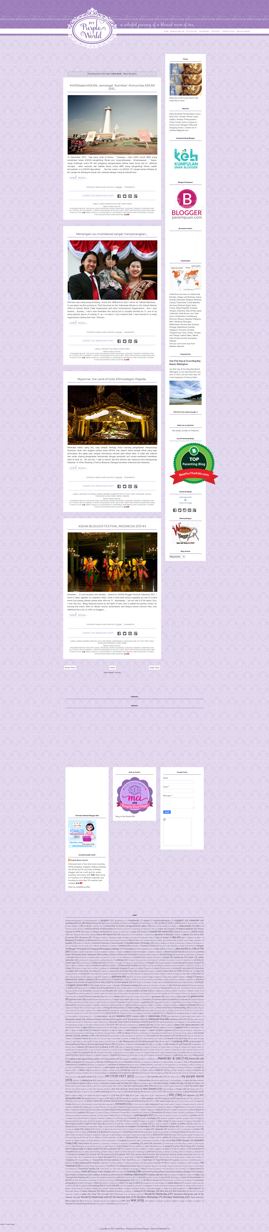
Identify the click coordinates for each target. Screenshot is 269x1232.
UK (169, 1177)
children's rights (83, 965)
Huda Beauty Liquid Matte (119, 1011)
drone (141, 979)
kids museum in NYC (168, 1035)
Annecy (172, 929)
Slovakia (190, 330)
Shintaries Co (164, 1228)
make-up (187, 1055)
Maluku (134, 1059)
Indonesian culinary (73, 1019)
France (172, 308)
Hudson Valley (149, 1011)
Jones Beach (84, 1030)
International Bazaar (194, 1022)
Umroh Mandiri (195, 1177)
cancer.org (82, 960)
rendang (131, 1129)
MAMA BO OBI (196, 1058)
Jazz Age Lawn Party (149, 1027)
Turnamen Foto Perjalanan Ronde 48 (101, 1177)
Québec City (197, 1124)
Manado (100, 1062)
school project (188, 1135)
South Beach (109, 1146)
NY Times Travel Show (141, 1095)
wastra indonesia (89, 1191)
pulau (188, 1121)
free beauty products (83, 993)
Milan (192, 1065)
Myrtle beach (101, 1080)
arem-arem (124, 932)
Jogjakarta (179, 1027)
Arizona (144, 932)
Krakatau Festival (81, 1038)
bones (119, 952)
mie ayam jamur (170, 1065)
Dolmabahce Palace (104, 979)
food (145, 990)
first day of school (189, 988)
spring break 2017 (114, 1149)
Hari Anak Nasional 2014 (114, 1005)
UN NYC (138, 1180)
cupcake (105, 974)
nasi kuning (120, 1080)
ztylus (123, 1204)
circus (199, 965)
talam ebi (190, 1157)
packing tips (139, 1107)
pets (118, 1115)
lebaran (80, 1047)
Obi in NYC (189, 1101)
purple (145, 1123)
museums (113, 1073)
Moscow (189, 1067)
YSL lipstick (100, 1204)
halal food (197, 1002)
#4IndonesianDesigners (73, 921)
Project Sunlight (96, 1121)
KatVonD (100, 1033)
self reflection (96, 1137)
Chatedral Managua (164, 963)
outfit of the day (100, 1107)
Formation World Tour (173, 991)
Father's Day (95, 988)
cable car (106, 957)
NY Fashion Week (75, 1095)
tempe (94, 1163)
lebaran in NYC (108, 1047)
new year (116, 1083)
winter (84, 1194)
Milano (199, 1065)
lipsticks (136, 1049)
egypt (90, 982)
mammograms (89, 1062)
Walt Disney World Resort (114, 1188)
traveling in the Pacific (111, 1175)
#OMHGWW (194, 920)
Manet (120, 1062)
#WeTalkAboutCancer (90, 923)
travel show (119, 1172)
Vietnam (172, 341)
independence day (104, 1016)
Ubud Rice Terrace (152, 1177)
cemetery (197, 960)
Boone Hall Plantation (139, 952)
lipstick (127, 1049)
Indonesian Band (173, 1016)
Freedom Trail (111, 993)
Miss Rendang (79, 1067)
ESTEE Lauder (93, 985)
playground (72, 1118)
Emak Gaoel (158, 982)
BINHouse (105, 946)
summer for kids (198, 1154)
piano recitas (158, 1115)
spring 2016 (179, 1146)
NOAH (78, 1092)
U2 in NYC (132, 1177)
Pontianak (132, 1118)
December (197, 974)
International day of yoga (74, 1025)
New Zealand (193, 324)
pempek (146, 1113)
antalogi (87, 932)
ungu (131, 1183)
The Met (109, 1166)
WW (133, 1200)
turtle (119, 1177)
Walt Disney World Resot (135, 1188)
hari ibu (129, 1005)
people (167, 1113)
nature (187, 1080)
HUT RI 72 (80, 1013)
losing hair (119, 1053)
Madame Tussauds (101, 1055)
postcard (164, 1118)
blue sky (180, 948)
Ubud (141, 1177)
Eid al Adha (100, 982)
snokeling (124, 1143)
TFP (162, 1163)
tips (124, 1169)
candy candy (93, 960)
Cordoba (103, 971)
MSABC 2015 (135, 1070)
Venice (157, 1186)
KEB (119, 1033)
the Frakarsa (193, 1163)
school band (176, 1135)
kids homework (127, 1036)
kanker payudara (165, 1030)
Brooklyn (133, 954)
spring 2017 (191, 1146)
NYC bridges (99, 1099)
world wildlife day (112, 1201)
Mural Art (197, 1070)
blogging (94, 948)
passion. (92, 1113)
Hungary (172, 310)
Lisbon (166, 1050)
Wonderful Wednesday (156, 1193)
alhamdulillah (185, 926)
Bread (186, 952)
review (197, 1129)
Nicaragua (187, 321)
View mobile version (112, 672)
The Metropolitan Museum (126, 1166)
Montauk (132, 1067)
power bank (189, 1118)
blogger (200, 945)
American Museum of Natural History (99, 929)
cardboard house (106, 960)
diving (189, 976)
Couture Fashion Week (164, 971)
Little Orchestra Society (190, 1050)
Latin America (170, 1044)
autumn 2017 (87, 937)
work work (126, 204)
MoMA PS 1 (98, 1067)
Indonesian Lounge (197, 1019)
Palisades (77, 1110)
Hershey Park (77, 1008)
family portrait (181, 985)
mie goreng (183, 1065)
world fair (86, 1201)
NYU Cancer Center (163, 1101)
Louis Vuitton (130, 1053)
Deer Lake (68, 977)
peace (107, 1113)
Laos (192, 313)
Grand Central (101, 1002)
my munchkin (140, 1077)
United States (186, 335)
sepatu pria (155, 1137)
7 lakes (94, 926)
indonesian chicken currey (191, 1016)
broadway (104, 954)
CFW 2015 (110, 963)
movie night (115, 1070)
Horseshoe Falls (195, 1008)
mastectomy (70, 1064)
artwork (177, 932)
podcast (101, 1118)
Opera (178, 1104)
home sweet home (164, 1007)
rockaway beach (115, 1132)
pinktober (194, 1115)
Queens (68, 1126)
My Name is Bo (173, 1077)
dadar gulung (148, 974)
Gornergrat (136, 999)
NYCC (67, 1101)
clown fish (86, 968)
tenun (155, 1163)
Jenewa (169, 1027)
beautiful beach (132, 943)
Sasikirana (96, 1135)
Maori (139, 1062)
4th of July (85, 926)
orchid (199, 1104)
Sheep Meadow (93, 1140)
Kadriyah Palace (117, 1030)
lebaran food (94, 1047)
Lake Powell (87, 1041)
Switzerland (181, 302)
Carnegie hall (133, 960)
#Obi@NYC (179, 920)
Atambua (149, 935)
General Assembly (93, 996)
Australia (173, 299)
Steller (117, 1152)
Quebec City (184, 1123)
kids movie (139, 1036)
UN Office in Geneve (151, 1180)
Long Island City (87, 1052)
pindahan (184, 1115)
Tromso (180, 1175)
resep (147, 1129)
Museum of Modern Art (84, 1073)
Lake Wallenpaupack (127, 1041)
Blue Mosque (168, 949)
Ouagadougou (87, 1107)
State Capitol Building (92, 1152)
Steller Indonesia (128, 1152)
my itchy (99, 1077)
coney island (187, 968)
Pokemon (110, 1118)
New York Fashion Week (195, 1086)
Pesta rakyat (103, 1115)
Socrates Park (180, 1143)
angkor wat (162, 929)
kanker (152, 1030)
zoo (117, 1204)
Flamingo (68, 991)
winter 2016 (96, 1194)
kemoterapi (145, 1033)
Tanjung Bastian (83, 1160)
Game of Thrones (182, 993)
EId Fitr (111, 982)
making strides (198, 1055)
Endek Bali (199, 982)
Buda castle (190, 955)
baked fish (148, 938)
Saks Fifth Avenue (195, 1132)
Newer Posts (70, 667)
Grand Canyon (89, 1002)
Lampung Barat (195, 1041)
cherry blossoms (195, 963)
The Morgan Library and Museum (170, 1166)
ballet (183, 938)
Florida (85, 991)
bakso (157, 937)
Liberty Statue (166, 1047)
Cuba (197, 971)
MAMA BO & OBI (130, 641)
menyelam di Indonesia (117, 1064)
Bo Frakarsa (75, 952)
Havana (183, 1005)
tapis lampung (113, 1160)
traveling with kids (155, 1174)
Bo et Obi (116, 204)
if (163, 1013)
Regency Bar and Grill (112, 1129)
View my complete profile (79, 887)
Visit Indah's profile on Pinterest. (185, 430)
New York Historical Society (99, 1089)
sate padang (116, 1135)
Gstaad (136, 1002)
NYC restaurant (164, 1098)
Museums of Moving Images (151, 1073)
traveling (130, 1171)
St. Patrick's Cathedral (179, 1149)
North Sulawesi (101, 1091)
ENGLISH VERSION (243, 31)
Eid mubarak (123, 982)
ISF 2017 (115, 1025)
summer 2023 (154, 1154)
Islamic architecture (129, 1025)
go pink (88, 999)
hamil (79, 1005)
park (199, 1109)
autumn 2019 (100, 938)
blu (151, 949)
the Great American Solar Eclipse (92, 1166)
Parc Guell (167, 1110)
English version (75, 985)
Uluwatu (176, 1177)
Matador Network (176, 346)
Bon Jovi (93, 952)
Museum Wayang (101, 1073)
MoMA (89, 1067)
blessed (144, 946)
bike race (88, 946)
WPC (124, 1201)
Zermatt (110, 1203)
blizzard (162, 946)
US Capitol (82, 1186)
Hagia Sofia (176, 1002)
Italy (188, 310)
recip (69, 1129)
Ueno (163, 1177)
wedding (128, 1191)
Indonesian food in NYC (178, 1019)
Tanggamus (70, 1160)
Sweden (191, 327)
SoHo (190, 1143)
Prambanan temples (72, 1121)
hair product (187, 1002)
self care (85, 1137)
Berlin (172, 943)
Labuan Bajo (183, 1038)
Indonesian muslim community (95, 1022)
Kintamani (197, 1036)
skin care (165, 1140)
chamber (120, 963)
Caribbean (119, 960)
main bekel (134, 1055)
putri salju (155, 1124)
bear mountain (117, 943)
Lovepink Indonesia (150, 1053)
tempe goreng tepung (133, 1163)
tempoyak (147, 1163)
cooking (94, 971)
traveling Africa (147, 1171)
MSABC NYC (159, 1070)
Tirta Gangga (133, 1169)
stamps (79, 1152)
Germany (173, 305)
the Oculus (188, 1166)
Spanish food (157, 1146)
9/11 (101, 926)
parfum (185, 1110)
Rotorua (157, 1132)
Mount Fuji (96, 1070)
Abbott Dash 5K (112, 926)
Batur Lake (183, 940)
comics (156, 968)
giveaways (156, 996)
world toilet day (97, 1201)
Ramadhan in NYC (148, 1126)
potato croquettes (176, 1118)
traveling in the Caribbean (90, 1175)
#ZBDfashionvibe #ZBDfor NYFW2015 (114, 923)
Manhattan (129, 1062)
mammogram (76, 1062)
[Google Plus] (194, 510)
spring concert (130, 1149)
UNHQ (138, 1183)
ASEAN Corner (105, 204)
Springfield (142, 1149)
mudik (169, 1070)
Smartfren (95, 1143)
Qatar (179, 327)
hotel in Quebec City (87, 1011)
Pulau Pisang (70, 1123)
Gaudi (81, 996)
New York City (178, 1083)
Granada (184, 999)
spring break (77, 1149)
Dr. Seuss (126, 979)
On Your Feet (137, 1104)
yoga (182, 1201)
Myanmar (140, 494)
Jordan (193, 310)
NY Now (116, 1095)
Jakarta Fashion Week (72, 1027)
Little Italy (175, 1050)
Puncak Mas (119, 1124)
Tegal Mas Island (162, 1160)
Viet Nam (180, 1186)
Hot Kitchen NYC (71, 1011)
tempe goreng (117, 1163)
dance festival (160, 974)
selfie (121, 1137)
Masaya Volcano (168, 1062)
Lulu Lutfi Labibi (195, 1053)
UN (66, 1180)
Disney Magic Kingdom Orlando (173, 977)
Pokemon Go (121, 1118)
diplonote (107, 641)
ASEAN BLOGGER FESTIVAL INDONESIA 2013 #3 (112, 526)
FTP (171, 993)
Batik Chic (139, 940)
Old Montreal (87, 1104)
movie (105, 1070)
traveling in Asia (102, 496)
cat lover (172, 960)
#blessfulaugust (91, 921)
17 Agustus (134, 923)
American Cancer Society (74, 929)
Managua (111, 1062)
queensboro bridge (95, 1127)
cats (179, 960)
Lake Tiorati (111, 1041)
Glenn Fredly (169, 997)
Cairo (114, 957)
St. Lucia (166, 1149)
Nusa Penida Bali (191, 1091)
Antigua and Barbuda (186, 297)
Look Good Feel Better (104, 1053)
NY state (126, 1095)
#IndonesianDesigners (162, 920)
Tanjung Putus (97, 1160)
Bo (190, 949)
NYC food (109, 1098)
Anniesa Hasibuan (185, 928)
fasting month (82, 988)
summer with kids (74, 1157)
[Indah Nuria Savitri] (185, 500)
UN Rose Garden (167, 1180)
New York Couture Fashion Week (79, 1086)
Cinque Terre (189, 965)
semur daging (143, 1137)
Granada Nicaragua (197, 999)
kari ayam (186, 1030)
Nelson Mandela (198, 1080)
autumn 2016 (73, 937)
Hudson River (136, 1010)
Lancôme (122, 1044)
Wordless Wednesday (147, 1197)
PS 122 (120, 1121)
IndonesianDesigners (166, 1022)
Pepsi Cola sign (178, 1113)
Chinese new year (98, 965)
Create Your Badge (185, 503)
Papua (158, 1109)
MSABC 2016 (147, 1070)
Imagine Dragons (198, 1013)
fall (170, 985)
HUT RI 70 (180, 1011)
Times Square (104, 1169)
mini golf (68, 1067)
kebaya (127, 1033)
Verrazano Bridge (168, 1186)
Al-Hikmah (163, 926)
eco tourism (80, 982)
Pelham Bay (125, 1113)
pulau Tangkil (83, 1123)
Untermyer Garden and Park (194, 1183)
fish (200, 988)
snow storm (157, 1143)
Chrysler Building (157, 965)
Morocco (173, 319)
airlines (154, 926)
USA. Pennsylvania (126, 1186)
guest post (146, 1002)
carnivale (152, 960)
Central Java (96, 641)
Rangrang (190, 1127)
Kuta (133, 1038)
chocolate (112, 965)
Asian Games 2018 (87, 935)
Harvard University (170, 1005)
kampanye (143, 1030)
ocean (198, 1101)
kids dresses (114, 1036)
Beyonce (190, 943)
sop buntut (91, 1146)
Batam (124, 940)
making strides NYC (111, 1059)
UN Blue (102, 1180)
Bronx (114, 954)
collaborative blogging (118, 968)
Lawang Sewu (196, 1044)
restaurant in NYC (174, 1129)
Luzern (68, 1055)
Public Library (163, 1121)
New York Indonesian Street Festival (126, 1089)
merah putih (133, 1065)
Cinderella (178, 965)
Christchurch (123, 965)
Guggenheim (158, 1002)
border (152, 952)
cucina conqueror (71, 974)
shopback (112, 1140)
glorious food (75, 999)
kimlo (189, 1036)
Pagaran (169, 1107)
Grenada (193, 308)
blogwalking (128, 949)
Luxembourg (191, 316)
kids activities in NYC (86, 1035)
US (74, 1185)
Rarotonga (200, 1127)
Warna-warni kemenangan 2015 (175, 1188)
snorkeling (135, 1143)
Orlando (68, 1107)
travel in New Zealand (101, 1171)
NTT (161, 1091)
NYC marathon (134, 1099)
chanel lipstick (138, 963)
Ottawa (76, 1107)
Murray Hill (69, 1073)
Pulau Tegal (97, 1123)
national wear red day (160, 1080)
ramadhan (132, 1126)
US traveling (93, 1185)
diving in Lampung (85, 979)
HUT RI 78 (99, 1013)
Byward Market (95, 957)
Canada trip (178, 957)
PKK (202, 1115)
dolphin (117, 979)
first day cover (175, 988)
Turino (188, 1175)
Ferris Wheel (127, 988)
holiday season (118, 1007)
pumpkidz (108, 1124)
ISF (108, 1025)
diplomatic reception (102, 977)
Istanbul (142, 1024)
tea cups (137, 1160)
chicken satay (70, 965)
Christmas (134, 965)
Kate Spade (90, 1033)
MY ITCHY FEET (191, 31)
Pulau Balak (197, 1121)
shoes (104, 1140)
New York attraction (161, 1083)
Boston (178, 952)
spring (167, 1146)
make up (177, 1055)
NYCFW (75, 1101)
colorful (132, 968)
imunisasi (85, 1016)
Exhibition (155, 985)
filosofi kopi (146, 988)
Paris (193, 1109)
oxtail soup (112, 1107)
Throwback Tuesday (86, 1168)
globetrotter (116, 494)
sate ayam (106, 1135)
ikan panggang (179, 1013)
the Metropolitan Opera (148, 1166)
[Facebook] (175, 510)
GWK (167, 1002)
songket (81, 1146)
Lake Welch (166, 1041)
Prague (198, 1118)
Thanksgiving (181, 1163)
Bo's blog (85, 952)
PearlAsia (115, 1113)
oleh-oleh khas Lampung (103, 1104)
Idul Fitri (157, 1013)
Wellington (150, 1191)
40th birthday (72, 926)
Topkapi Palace (195, 1169)
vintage (188, 1186)
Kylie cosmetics (149, 1039)
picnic (176, 1115)
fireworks (164, 988)
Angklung (136, 929)
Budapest (200, 955)
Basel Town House (112, 940)
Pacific (121, 1107)
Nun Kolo (169, 1092)
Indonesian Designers (94, 1019)
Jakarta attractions (192, 1024)
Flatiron (77, 991)
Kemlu (136, 1033)
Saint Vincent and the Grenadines (183, 338)
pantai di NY (134, 1110)
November (146, 1092)
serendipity (175, 1137)
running (175, 1132)
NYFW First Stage (124, 1101)
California (137, 957)
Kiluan (181, 1035)
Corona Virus (127, 971)
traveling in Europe (182, 1171)
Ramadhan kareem (167, 1126)
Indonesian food (156, 1019)
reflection (98, 1129)
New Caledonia (175, 321)
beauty (147, 943)
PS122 (128, 1121)
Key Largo (187, 1033)
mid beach (158, 1065)
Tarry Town (126, 1160)
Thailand (173, 332)
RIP (77, 1132)
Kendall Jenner (167, 1033)
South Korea (184, 313)
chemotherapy (179, 963)
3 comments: (129, 332)
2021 (189, 923)
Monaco (181, 319)
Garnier (193, 993)
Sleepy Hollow (83, 1143)
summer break (168, 1154)
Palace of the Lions (187, 1107)
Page (176, 1107)
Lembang (138, 1047)
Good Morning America (103, 999)
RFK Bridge (69, 1132)
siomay (156, 1140)
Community (166, 968)
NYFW (89, 1101)
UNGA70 (105, 1183)
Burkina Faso (82, 957)
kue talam (117, 1039)
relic (123, 1129)
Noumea (137, 1091)
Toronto (68, 1172)
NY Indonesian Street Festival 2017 (97, 1095)
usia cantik (138, 1186)
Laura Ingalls (183, 1044)
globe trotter (182, 996)
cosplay (150, 971)
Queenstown (109, 1127)
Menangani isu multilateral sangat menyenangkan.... (112, 234)
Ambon (198, 926)
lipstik (144, 1050)
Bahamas (197, 299)
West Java (164, 1191)
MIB (150, 1065)
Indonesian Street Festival (119, 1022)
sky (173, 1140)
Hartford (159, 1005)
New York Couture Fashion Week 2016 (138, 1086)
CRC (190, 971)
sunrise (100, 1157)
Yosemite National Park (84, 1203)
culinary (83, 974)
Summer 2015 (95, 1154)
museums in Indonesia (130, 1073)
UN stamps (188, 1180)
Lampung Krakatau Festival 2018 (102, 1044)
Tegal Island (147, 1160)
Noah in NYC (88, 1092)
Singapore (173, 330)
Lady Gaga (76, 1041)
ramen (182, 1127)
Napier (111, 1080)
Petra (112, 1115)
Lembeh (147, 1047)
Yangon (125, 496)
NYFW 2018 (110, 1101)
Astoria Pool (125, 935)
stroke (159, 1152)
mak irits (143, 1055)
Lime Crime (95, 1050)
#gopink (146, 920)
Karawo (177, 1030)
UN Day (110, 1180)
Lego (120, 1047)
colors (140, 968)
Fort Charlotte (188, 991)
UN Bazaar (93, 1180)
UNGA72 (122, 1183)
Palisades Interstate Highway (92, 1110)
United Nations (174, 1183)
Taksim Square (179, 1157)
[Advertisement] (114, 60)
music (166, 1073)
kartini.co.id (69, 1033)
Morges (172, 1067)
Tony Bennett (167, 1169)
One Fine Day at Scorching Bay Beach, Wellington (184, 362)
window (75, 1194)
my (74, 1077)
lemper (155, 1047)
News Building (168, 1089)
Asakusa (186, 932)
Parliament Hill (70, 1113)
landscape (141, 1044)
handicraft (86, 1005)
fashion (70, 988)
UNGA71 (113, 1183)
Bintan (114, 946)
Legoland (129, 1047)
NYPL (151, 1101)
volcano (68, 1188)
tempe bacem (104, 1163)
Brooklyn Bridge (166, 954)
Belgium (189, 299)
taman (199, 1157)
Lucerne (183, 1052)
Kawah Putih (110, 1033)
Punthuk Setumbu (133, 1124)
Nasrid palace (131, 1080)
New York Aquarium (144, 1083)
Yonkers (198, 1201)
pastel (100, 1113)
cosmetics (141, 971)
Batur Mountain (195, 940)
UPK (69, 1186)
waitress (86, 1188)
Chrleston (144, 965)
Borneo (159, 952)
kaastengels (104, 1030)
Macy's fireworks (87, 1055)
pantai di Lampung (120, 1109)
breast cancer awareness (85, 954)
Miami (143, 1064)
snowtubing (169, 1143)
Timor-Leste (116, 1169)
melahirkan (101, 1065)
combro (148, 968)
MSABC (124, 1070)
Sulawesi (189, 1152)
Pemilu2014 (136, 1113)
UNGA (96, 1183)
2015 (156, 923)
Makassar (168, 1055)
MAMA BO (151, 1059)
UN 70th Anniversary (79, 1180)
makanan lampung (155, 1055)
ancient (127, 929)
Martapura (156, 1062)
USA (113, 1185)
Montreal (164, 1067)
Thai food (170, 1163)
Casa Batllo (162, 960)
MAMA (142, 1059)
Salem (67, 1135)
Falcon (164, 985)
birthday (122, 945)
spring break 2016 (95, 1149)
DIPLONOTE (215, 31)
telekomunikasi (196, 1160)
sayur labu (146, 1135)
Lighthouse (69, 1050)
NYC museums (148, 1098)
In (92, 1016)
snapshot (114, 1143)
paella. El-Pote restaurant (155, 1107)
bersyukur (180, 943)
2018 (170, 923)
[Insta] (184, 510)
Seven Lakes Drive (189, 1137)
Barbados (181, 299)
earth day (181, 979)
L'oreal (160, 1039)
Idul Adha (147, 1013)
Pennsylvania (157, 1112)
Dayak (177, 974)
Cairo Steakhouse (125, 957)
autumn (186, 934)
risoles (83, 1132)
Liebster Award (196, 1047)
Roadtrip (104, 1132)
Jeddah (162, 1027)
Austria (198, 297)
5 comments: (129, 477)
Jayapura (135, 1027)
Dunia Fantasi (158, 979)
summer (81, 1154)
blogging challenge (111, 948)
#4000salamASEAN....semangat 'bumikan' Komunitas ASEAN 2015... (112, 87)
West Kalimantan (179, 1191)
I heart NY (122, 1013)
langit (150, 1044)
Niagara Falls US (195, 1089)
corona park (114, 971)
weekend (138, 1191)
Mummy (188, 1070)
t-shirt (160, 1157)
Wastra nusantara (107, 1191)
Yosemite (68, 1203)
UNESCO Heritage (85, 1183)
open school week (166, 1104)
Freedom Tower (98, 993)
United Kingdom (182, 308)
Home (112, 667)
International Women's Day (95, 1025)
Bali (174, 937)
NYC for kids (121, 1098)
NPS (154, 1092)
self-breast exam (110, 1137)
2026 (202, 923)
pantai (107, 1109)
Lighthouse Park (82, 1050)
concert (176, 968)
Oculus (77, 1104)
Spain (194, 305)
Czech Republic (193, 302)
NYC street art (178, 1098)
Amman (119, 929)
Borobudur (169, 952)
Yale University (150, 1201)
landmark (131, 1044)
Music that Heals (190, 1073)
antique (115, 932)
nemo (70, 1083)
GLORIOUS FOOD (228, 31)
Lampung (177, 1041)
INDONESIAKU (204, 31)
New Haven (94, 1083)
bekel (156, 943)
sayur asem (136, 1135)
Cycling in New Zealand (119, 974)
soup (100, 1146)
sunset (109, 1157)
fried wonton (135, 993)
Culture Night (94, 974)
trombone (171, 1175)
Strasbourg (140, 1152)
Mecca (92, 1065)
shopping (122, 1140)
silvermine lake (134, 1140)
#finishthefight (133, 920)
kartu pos (79, 1033)
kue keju (94, 1039)
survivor (119, 1157)
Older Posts (154, 667)
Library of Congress (181, 1047)
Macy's (76, 1055)
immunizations (73, 1016)
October (68, 1104)
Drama (134, 979)
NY (202, 1091)
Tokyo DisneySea (154, 1169)
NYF (82, 1101)
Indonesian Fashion (137, 1019)
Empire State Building (185, 982)
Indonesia (181, 310)
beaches (68, 943)
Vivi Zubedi (197, 1186)
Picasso (168, 1115)
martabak (147, 1062)
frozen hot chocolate (160, 993)
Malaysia (197, 319)
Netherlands (174, 324)
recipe (77, 1129)
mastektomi (82, 1064)
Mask (185, 1062)
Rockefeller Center (131, 1132)
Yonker (189, 1201)
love (139, 1053)
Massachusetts (195, 1062)
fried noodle (123, 993)
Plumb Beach (83, 1118)
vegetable (148, 1186)
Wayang (119, 1191)
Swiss (138, 1157)
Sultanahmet (199, 1152)
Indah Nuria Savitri (185, 497)
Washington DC (195, 1188)
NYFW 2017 (98, 1101)
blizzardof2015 (173, 946)
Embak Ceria (169, 982)
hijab (99, 1008)
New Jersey (105, 1083)
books (127, 952)
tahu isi (168, 1157)
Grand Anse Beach (74, 1002)
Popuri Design (143, 1228)
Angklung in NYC (149, 929)
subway (167, 1152)
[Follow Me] (179, 510)
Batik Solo (162, 940)
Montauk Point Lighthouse (148, 1067)
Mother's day (84, 1070)
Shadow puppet (79, 1140)
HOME (166, 31)
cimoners (169, 965)
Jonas (73, 1030)
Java (106, 1027)
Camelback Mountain (152, 957)
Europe (117, 985)
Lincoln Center (117, 1050)
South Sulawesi (136, 1146)
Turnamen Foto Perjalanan (75, 1177)
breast (193, 952)
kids (195, 1033)
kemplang (155, 1033)
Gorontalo (147, 999)
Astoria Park (112, 934)
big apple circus (76, 946)
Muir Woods (178, 1070)
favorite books (108, 988)
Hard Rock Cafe (98, 1005)
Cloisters (77, 968)
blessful (153, 946)
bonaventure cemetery (107, 952)
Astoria (99, 934)
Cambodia (173, 313)
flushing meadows (133, 991)
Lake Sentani (99, 1041)
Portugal (172, 327)
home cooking (134, 1007)
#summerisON (71, 923)
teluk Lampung (81, 1162)
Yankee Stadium (172, 1201)
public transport (177, 1121)
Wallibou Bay (97, 1188)
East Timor (182, 332)
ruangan (166, 1132)
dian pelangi (87, 977)
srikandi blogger (154, 1149)
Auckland (176, 935)
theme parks (199, 1166)
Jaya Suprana (124, 1027)
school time (200, 1135)
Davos (170, 974)
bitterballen (134, 946)
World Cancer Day (72, 1201)
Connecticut (199, 968)
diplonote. (130, 977)
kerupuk (178, 1033)
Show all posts (130, 73)
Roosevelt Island (146, 1132)
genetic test (107, 997)
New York (129, 1083)
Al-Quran (173, 926)
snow (146, 1143)
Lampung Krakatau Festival (76, 1044)
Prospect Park (109, 1121)
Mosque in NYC (70, 1070)
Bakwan (166, 937)
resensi (139, 1129)
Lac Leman (194, 1039)
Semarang (130, 1137)
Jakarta (177, 1024)
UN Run (179, 1180)
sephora (165, 1137)
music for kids (177, 1073)
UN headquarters (123, 1180)
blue (157, 948)
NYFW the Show (140, 1101)
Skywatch (186, 1140)
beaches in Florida (83, 943)
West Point (193, 1191)
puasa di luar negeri (148, 1121)
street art (150, 1151)
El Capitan (147, 982)
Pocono (93, 1118)
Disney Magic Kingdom (152, 977)
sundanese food (89, 1157)
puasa (135, 1121)
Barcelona (92, 940)
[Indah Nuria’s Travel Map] (185, 289)
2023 (196, 923)
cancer (190, 957)
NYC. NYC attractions (193, 1099)
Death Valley (186, 974)
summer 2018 (140, 1154)
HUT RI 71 (190, 1011)
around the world (109, 349)
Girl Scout (145, 997)
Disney (138, 977)
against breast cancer (138, 926)
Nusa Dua (178, 1092)
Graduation (174, 999)
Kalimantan (130, 1030)
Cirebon (68, 968)
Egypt (188, 305)
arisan (133, 931)
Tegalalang (175, 1160)
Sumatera (71, 1154)
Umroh (184, 1177)
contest (71, 971)
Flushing (120, 991)
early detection (170, 979)
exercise (145, 985)
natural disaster (176, 1080)
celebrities (187, 960)
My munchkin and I (155, 1076)
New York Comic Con (196, 1083)
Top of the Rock (180, 1169)
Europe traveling (131, 985)
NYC (171, 1095)
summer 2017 (124, 1154)
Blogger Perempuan (77, 948)
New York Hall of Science (77, 1089)
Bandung (69, 940)
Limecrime (105, 1050)
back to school (136, 938)
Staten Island (107, 1152)
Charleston (151, 963)
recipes (87, 1129)
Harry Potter (149, 1005)
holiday (107, 1007)
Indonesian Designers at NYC (116, 1019)
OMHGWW (120, 1104)
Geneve (117, 996)
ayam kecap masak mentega (118, 938)
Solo (152, 641)
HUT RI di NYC (111, 1013)
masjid (178, 1062)
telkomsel (68, 1163)
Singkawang (147, 1140)
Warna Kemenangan (154, 1188)
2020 (183, 923)
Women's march (136, 1194)
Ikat (188, 1013)
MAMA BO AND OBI (177, 31)
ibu (130, 1013)
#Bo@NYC (105, 920)
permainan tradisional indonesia (85, 1115)
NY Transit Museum (159, 1095)
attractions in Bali (162, 934)
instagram (180, 1022)
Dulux (148, 979)
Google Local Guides (121, 999)
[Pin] (189, 510)
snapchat (105, 1143)
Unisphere (147, 1183)
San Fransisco (77, 1135)
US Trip (106, 1185)
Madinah (114, 1055)
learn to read (69, 1047)
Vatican (195, 335)
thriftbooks (72, 1169)
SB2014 (156, 1134)
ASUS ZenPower (137, 935)
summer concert (183, 1154)
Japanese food (97, 1027)
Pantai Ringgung (147, 1110)
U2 (125, 1177)
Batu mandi (173, 940)
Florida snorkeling (97, 991)
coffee (95, 968)
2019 (177, 923)
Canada (172, 302)
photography (141, 1115)
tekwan (184, 1160)
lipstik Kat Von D (156, 1050)
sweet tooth (129, 1157)
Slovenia (182, 330)
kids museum (151, 1035)
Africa (123, 926)
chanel (128, 963)
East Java (190, 979)
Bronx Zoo (123, 954)
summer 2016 (109, 1154)
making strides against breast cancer (84, 1059)
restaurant (159, 1129)
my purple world (85, 1076)
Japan (199, 310)
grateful (112, 1002)
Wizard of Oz (122, 1194)
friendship (146, 993)
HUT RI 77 (89, 1013)
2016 (163, 923)
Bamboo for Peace (194, 938)
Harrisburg (138, 1005)
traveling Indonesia (107, 643)
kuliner (126, 1039)
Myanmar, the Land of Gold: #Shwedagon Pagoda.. (112, 379)
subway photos (177, 1152)
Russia (185, 327)
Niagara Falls (181, 1089)
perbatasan (191, 1113)
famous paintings (198, 985)
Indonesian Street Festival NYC (144, 1022)
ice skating (138, 1013)
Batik (131, 940)
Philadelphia (127, 1115)
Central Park (97, 962)
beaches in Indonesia (101, 943)
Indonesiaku (117, 641)
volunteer (77, 1188)
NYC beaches (86, 1098)
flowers (109, 990)
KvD (139, 1039)
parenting (177, 1110)
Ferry (137, 988)
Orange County (188, 1104)
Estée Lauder (106, 985)
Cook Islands (83, 971)
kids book (103, 1035)
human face (161, 1011)
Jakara (170, 1025)
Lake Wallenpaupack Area (148, 1041)
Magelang (123, 1055)
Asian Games (73, 935)
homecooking (180, 1007)
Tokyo (143, 1169)
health (193, 1005)
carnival (143, 960)
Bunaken (71, 957)
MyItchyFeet (87, 1080)
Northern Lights (116, 1092)
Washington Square (72, 1191)
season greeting (73, 1137)
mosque (198, 1067)
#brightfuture (120, 921)
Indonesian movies (74, 1022)
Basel (101, 940)
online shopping (151, 1104)
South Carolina (122, 1146)
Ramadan (121, 1126)
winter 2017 (109, 1194)
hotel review (102, 1010)
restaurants (187, 1129)
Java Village (113, 1027)
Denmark (181, 305)
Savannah (126, 1135)
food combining (157, 991)
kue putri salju (105, 1039)
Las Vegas (158, 1044)
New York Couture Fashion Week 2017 (169, 1086)
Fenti (118, 988)
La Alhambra (170, 1038)
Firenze (155, 988)
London (75, 1052)
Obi (181, 1101)
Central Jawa (84, 963)
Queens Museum (80, 1127)
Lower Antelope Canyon (168, 1053)
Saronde (87, 1135)
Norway (183, 324)
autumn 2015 (198, 934)
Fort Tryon (200, 991)
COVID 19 (180, 971)
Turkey (190, 332)
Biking (96, 946)
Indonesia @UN (138, 1016)
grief (129, 1002)
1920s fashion (146, 923)
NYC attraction (189, 1095)
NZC (175, 1101)
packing (129, 1107)
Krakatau (68, 1039)
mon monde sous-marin (115, 1067)
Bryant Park (179, 955)
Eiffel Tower (137, 982)
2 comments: (129, 187)
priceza (84, 1121)
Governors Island (160, 999)
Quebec (174, 1123)
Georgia (127, 997)
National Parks (144, 1080)
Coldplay (103, 968)
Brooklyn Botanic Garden (148, 955)
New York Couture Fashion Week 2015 (107, 1086)
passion (81, 1112)
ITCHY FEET (160, 1025)
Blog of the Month (187, 946)
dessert (77, 977)
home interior (149, 1008)
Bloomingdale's (142, 949)
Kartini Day (197, 1030)
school (166, 1135)
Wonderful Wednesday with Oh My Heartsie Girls (105, 1197)
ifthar (169, 1013)
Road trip (92, 1132)
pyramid (165, 1124)
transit (76, 1172)
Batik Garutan (151, 940)
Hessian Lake (89, 1008)
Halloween (69, 1005)
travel (148, 494)
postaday (152, 1118)
